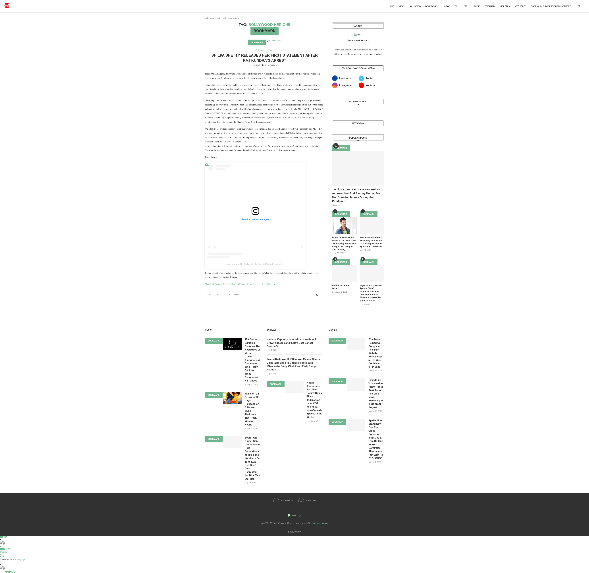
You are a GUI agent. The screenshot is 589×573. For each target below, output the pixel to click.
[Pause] (5, 537)
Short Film (504, 6)
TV (455, 6)
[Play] (3, 537)
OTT (465, 6)
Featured (490, 6)
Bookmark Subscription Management (551, 6)
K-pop (447, 6)
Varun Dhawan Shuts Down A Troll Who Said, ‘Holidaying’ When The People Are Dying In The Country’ (344, 243)
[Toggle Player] (0, 547)
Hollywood (415, 6)
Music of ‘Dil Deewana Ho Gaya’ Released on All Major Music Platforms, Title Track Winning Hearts (252, 409)
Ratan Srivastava (269, 65)
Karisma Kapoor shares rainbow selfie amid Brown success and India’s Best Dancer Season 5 (292, 343)
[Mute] (1, 557)
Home (391, 6)
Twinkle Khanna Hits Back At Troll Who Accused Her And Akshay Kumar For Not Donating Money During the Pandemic (357, 195)
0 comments (234, 294)
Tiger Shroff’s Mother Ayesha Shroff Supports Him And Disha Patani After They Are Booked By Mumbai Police (371, 293)
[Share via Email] (323, 295)
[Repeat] (5, 549)
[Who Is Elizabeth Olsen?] (344, 273)
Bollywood (431, 6)
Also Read (209, 284)
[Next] (6, 537)
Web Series (520, 6)
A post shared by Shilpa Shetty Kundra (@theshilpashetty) (255, 264)
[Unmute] (3, 557)
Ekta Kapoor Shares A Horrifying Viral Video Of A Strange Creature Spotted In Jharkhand (371, 242)
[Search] (579, 6)
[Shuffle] (1, 549)
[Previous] (1, 537)
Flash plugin (20, 559)
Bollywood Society (213, 18)
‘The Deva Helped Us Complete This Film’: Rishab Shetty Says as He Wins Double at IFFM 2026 (375, 353)
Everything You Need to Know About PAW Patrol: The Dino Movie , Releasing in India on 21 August (375, 394)
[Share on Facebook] (313, 295)
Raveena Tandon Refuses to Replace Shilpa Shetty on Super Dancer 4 (245, 284)
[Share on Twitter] (317, 294)
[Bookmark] (584, 6)
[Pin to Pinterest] (320, 295)
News (401, 6)
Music (477, 6)
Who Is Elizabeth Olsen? (341, 287)
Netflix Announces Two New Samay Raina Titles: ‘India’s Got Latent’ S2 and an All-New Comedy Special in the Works (314, 399)
